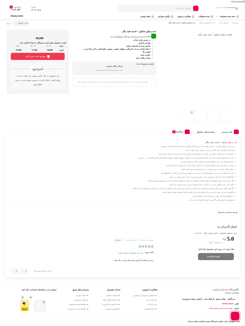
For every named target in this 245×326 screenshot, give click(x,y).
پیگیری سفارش (164, 16)
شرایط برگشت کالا (110, 300)
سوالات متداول (112, 295)
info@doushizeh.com (221, 308)
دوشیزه (235, 23)
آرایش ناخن (223, 23)
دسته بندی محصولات (227, 16)
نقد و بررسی (227, 132)
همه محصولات (203, 16)
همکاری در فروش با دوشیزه (144, 295)
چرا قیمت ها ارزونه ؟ (110, 304)
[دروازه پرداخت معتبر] (24, 306)
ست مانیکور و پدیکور (207, 23)
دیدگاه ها (179, 132)
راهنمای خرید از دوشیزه (77, 309)
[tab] (229, 131)
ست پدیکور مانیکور (229, 142)
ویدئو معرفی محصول (206, 132)
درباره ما (151, 304)
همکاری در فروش (184, 16)
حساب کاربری (80, 295)
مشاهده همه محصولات (77, 304)
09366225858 (227, 304)
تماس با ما (150, 300)
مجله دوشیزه (145, 16)
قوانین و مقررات (111, 309)
